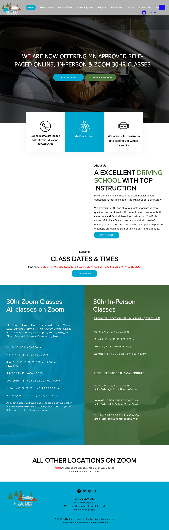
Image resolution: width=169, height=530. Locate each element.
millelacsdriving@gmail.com (84, 502)
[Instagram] (90, 491)
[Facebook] (79, 491)
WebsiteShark (100, 522)
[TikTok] (95, 491)
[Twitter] (84, 491)
